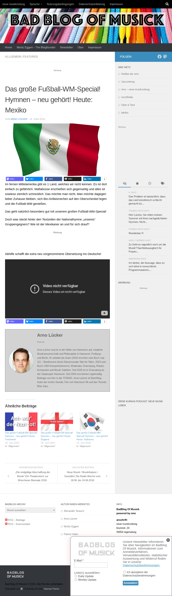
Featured (30, 56)
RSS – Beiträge (16, 520)
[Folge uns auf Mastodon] (165, 57)
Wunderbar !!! (136, 233)
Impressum (116, 4)
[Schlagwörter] (162, 183)
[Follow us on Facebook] (160, 57)
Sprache (35, 4)
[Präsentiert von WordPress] (21, 589)
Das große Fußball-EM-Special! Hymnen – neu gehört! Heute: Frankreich (21, 436)
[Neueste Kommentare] (124, 183)
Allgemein (13, 56)
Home (8, 47)
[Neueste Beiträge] (149, 183)
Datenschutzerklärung (92, 4)
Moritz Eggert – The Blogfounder (36, 47)
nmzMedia (127, 97)
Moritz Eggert (71, 526)
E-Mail (78, 560)
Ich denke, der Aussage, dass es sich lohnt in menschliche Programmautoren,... (147, 266)
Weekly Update (86, 579)
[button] (15, 179)
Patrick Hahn (71, 534)
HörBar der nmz (130, 73)
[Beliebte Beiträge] (137, 183)
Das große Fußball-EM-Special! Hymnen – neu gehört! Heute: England (57, 436)
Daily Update (85, 576)
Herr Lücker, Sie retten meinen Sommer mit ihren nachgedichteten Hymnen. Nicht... (148, 218)
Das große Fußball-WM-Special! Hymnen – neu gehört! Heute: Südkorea (92, 436)
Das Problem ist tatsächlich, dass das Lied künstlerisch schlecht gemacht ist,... (147, 200)
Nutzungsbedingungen (60, 4)
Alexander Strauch (74, 510)
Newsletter (66, 47)
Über (80, 47)
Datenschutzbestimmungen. (141, 565)
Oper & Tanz (128, 104)
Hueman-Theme (51, 589)
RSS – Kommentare (18, 524)
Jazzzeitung (128, 81)
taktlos (124, 112)
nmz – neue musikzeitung (135, 89)
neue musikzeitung (13, 4)
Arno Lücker (19, 119)
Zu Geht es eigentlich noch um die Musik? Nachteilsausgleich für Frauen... (147, 248)
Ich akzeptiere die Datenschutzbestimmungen (139, 574)
